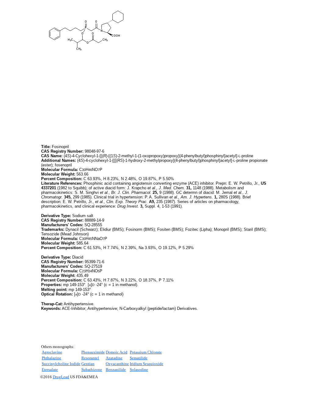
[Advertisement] (92, 100)
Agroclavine (52, 352)
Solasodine (139, 369)
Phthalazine (51, 358)
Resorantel (90, 358)
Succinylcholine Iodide (61, 363)
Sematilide (138, 358)
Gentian (87, 363)
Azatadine (114, 358)
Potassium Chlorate (146, 352)
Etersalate (50, 369)
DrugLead (61, 377)
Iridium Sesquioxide (146, 363)
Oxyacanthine (117, 363)
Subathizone (91, 369)
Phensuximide (93, 352)
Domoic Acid (116, 352)
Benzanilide (116, 369)
